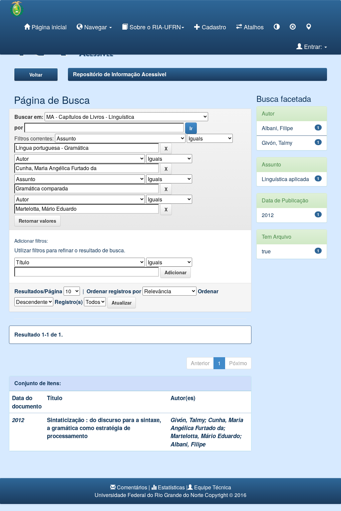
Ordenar (208, 291)
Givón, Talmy (187, 420)
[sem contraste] (293, 28)
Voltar (35, 74)
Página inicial (48, 26)
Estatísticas (171, 487)
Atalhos (253, 26)
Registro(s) (69, 302)
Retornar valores (37, 220)
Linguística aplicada (285, 179)
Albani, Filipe (187, 444)
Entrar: (313, 46)
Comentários (132, 487)
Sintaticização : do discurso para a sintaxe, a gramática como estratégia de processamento (104, 428)
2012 (268, 215)
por (18, 127)
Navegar (96, 26)
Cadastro (213, 26)
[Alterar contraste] (277, 28)
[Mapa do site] (309, 28)
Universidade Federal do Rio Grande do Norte (149, 495)
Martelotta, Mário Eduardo (205, 436)
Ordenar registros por (114, 291)
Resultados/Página (38, 291)
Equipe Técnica (212, 487)
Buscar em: (28, 117)
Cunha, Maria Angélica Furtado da (206, 424)
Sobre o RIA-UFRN (154, 26)
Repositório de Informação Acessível (119, 74)
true (266, 251)
